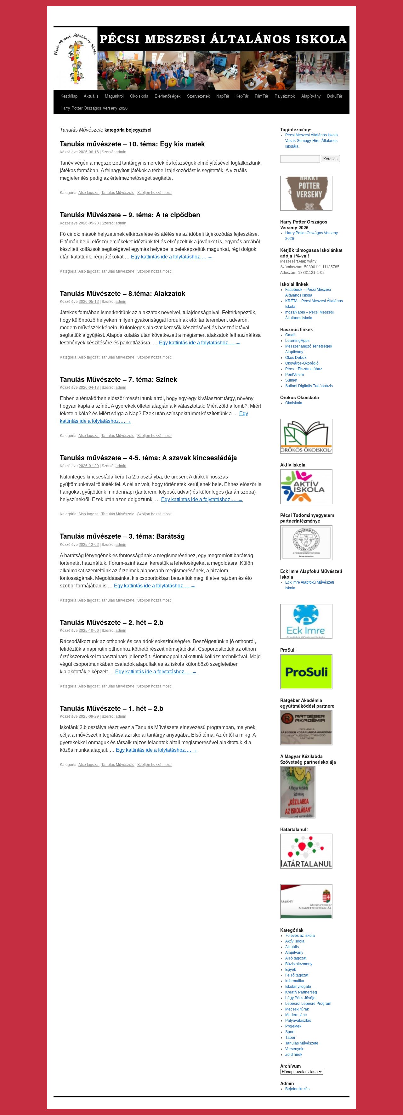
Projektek (293, 1026)
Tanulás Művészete (117, 192)
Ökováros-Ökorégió (302, 363)
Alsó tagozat (88, 192)
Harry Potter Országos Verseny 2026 (94, 108)
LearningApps (297, 340)
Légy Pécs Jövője (300, 998)
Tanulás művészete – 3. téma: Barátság (122, 536)
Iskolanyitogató (298, 986)
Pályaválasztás (298, 1020)
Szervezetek (198, 96)
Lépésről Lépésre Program (308, 1003)
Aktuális (91, 96)
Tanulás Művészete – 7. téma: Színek (118, 379)
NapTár (222, 96)
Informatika (294, 981)
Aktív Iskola (294, 941)
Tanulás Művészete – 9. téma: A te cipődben (130, 214)
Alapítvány (311, 96)
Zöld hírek (293, 1054)
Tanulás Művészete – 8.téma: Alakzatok (122, 293)
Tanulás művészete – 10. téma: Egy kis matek (132, 143)
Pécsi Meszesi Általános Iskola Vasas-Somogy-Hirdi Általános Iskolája (311, 141)
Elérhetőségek (168, 96)
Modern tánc (296, 1015)
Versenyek (294, 1049)
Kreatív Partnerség (301, 992)
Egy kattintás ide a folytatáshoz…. (172, 256)
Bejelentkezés (297, 1089)
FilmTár (261, 96)
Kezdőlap (68, 96)
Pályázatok (285, 96)
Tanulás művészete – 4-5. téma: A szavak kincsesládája (148, 457)
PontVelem (294, 374)
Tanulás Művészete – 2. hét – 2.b (111, 622)
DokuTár (334, 96)
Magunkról (114, 96)
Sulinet (291, 380)
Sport (289, 1032)
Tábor (290, 1037)
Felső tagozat (296, 975)
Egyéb (290, 969)
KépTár (242, 96)
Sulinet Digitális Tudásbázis (309, 386)
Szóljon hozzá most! (154, 192)
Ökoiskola (139, 96)
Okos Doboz (295, 357)
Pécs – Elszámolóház (303, 369)
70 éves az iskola (300, 935)
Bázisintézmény (298, 964)
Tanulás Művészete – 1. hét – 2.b (111, 708)
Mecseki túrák (297, 1009)
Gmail (290, 335)
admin (121, 151)
